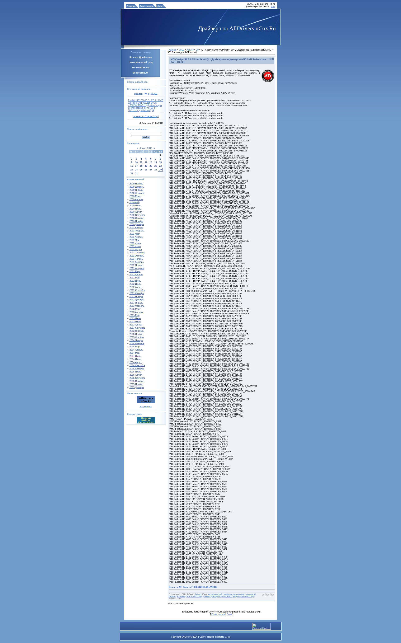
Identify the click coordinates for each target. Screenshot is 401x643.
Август (190, 49)
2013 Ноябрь (136, 334)
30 (131, 173)
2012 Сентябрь (137, 290)
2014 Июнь (135, 356)
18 (141, 166)
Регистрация (146, 6)
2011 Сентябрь (137, 252)
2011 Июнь (135, 243)
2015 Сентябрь (137, 378)
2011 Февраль (136, 230)
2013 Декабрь (136, 337)
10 (136, 162)
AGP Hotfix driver (194, 596)
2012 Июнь (135, 281)
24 (136, 169)
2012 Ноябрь (136, 296)
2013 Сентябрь (137, 328)
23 (131, 169)
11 (141, 162)
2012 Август (135, 287)
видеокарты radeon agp (243, 596)
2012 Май (134, 277)
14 (155, 162)
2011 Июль (135, 246)
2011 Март (134, 234)
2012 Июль (135, 284)
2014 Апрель (136, 349)
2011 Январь (136, 227)
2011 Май (134, 240)
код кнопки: (146, 406)
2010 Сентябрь (137, 215)
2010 (181, 49)
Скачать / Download (146, 116)
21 (155, 166)
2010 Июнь (135, 205)
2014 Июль (135, 359)
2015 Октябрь (136, 381)
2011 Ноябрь (136, 259)
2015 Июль (135, 371)
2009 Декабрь (136, 187)
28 (155, 169)
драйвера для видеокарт (234, 594)
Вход (159, 6)
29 (160, 169)
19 (146, 166)
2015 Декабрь (136, 387)
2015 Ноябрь (136, 384)
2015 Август (135, 375)
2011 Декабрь (136, 262)
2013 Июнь (135, 318)
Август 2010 (146, 148)
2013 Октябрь (136, 331)
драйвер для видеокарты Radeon (217, 596)
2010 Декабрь (136, 224)
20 (151, 166)
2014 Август (135, 362)
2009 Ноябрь (136, 183)
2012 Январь (136, 265)
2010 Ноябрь (136, 221)
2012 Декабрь (136, 299)
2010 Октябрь (136, 218)
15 (160, 162)
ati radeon (181, 596)
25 (141, 169)
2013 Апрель (136, 312)
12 (146, 162)
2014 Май (134, 353)
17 (136, 166)
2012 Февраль (136, 268)
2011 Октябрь (136, 255)
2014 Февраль (136, 343)
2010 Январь (136, 190)
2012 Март (135, 271)
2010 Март (135, 196)
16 (131, 166)
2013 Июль (135, 321)
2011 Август (135, 249)
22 (160, 166)
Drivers (198, 594)
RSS (273, 6)
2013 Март (135, 309)
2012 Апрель (136, 274)
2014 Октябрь (136, 368)
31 (136, 173)
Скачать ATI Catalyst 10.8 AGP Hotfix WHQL (193, 587)
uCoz (227, 636)
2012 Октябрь (136, 293)
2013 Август (135, 324)
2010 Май (134, 202)
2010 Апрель (136, 199)
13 (151, 162)
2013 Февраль (136, 306)
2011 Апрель (136, 237)
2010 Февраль (136, 193)
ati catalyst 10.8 (215, 594)
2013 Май (134, 315)
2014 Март (135, 346)
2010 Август (135, 212)
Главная (131, 6)
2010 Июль (135, 208)
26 (146, 169)
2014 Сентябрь (137, 365)
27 (151, 169)
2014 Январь (136, 340)
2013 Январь (136, 302)
